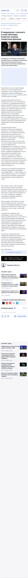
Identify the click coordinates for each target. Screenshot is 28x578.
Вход (26, 308)
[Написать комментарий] (14, 312)
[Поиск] (22, 10)
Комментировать (22, 316)
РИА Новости (11, 95)
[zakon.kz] (5, 10)
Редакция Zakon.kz (13, 25)
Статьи (18, 13)
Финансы (12, 13)
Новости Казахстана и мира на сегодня (11, 23)
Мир (8, 13)
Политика (3, 13)
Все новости (4, 25)
